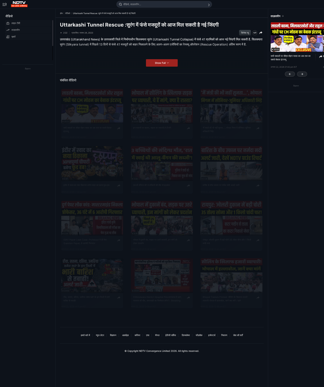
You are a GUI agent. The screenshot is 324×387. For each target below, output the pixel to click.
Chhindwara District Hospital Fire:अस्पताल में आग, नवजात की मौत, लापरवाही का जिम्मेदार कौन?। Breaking (157, 299)
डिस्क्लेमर (186, 335)
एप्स (147, 335)
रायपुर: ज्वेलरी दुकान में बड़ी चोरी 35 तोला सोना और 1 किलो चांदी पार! (227, 241)
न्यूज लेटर (100, 335)
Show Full (160, 62)
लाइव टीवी (15, 23)
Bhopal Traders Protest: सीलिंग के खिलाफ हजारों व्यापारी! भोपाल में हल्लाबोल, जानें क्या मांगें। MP (225, 299)
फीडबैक (199, 335)
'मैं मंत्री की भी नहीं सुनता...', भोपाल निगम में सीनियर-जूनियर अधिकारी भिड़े (227, 129)
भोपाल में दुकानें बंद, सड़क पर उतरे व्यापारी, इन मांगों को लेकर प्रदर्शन (155, 241)
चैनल (157, 335)
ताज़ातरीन (15, 29)
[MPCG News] (19, 3)
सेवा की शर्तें (238, 335)
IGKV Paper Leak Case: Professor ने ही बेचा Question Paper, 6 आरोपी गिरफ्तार (85, 241)
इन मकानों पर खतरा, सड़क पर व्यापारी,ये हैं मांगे (152, 127)
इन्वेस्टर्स (211, 335)
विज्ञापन (113, 335)
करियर (137, 335)
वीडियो (9, 16)
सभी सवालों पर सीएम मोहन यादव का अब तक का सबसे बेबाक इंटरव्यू (87, 129)
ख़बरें (13, 36)
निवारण (224, 335)
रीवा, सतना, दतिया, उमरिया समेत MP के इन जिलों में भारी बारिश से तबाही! (86, 299)
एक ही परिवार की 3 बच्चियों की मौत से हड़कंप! (151, 185)
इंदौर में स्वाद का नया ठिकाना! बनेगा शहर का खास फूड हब (86, 185)
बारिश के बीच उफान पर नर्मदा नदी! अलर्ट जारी (221, 185)
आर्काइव (125, 335)
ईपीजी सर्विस (170, 335)
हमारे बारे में (85, 335)
